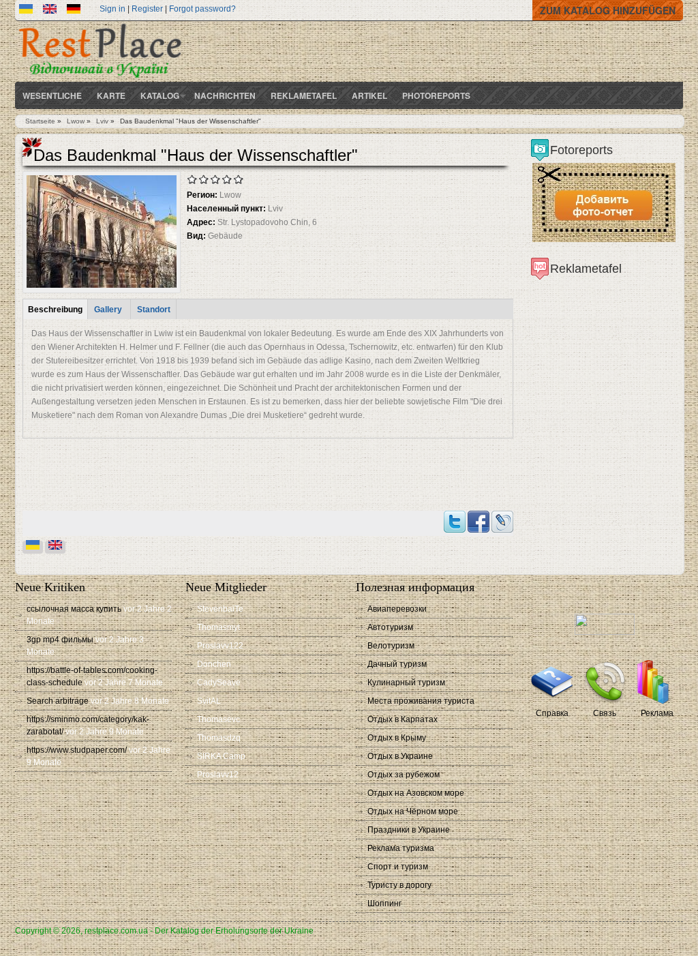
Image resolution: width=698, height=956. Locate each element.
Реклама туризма (400, 848)
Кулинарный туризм (406, 682)
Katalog (159, 95)
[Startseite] (100, 79)
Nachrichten (225, 95)
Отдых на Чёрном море (412, 811)
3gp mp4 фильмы (60, 639)
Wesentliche (52, 95)
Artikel (369, 95)
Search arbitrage (58, 701)
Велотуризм (390, 646)
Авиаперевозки (397, 609)
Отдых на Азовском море (415, 793)
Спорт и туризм (397, 866)
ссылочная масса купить (74, 609)
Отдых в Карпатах (402, 719)
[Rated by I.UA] (605, 632)
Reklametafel (304, 95)
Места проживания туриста (420, 701)
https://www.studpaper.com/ (77, 750)
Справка (552, 713)
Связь (604, 713)
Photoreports (436, 95)
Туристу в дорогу (399, 885)
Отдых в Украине (400, 756)
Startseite (40, 121)
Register (147, 9)
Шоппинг (384, 903)
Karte (111, 95)
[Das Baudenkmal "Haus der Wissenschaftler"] (73, 11)
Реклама (657, 713)
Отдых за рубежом (403, 774)
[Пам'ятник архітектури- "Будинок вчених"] (26, 11)
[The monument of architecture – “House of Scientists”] (50, 11)
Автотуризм (390, 627)
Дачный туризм (397, 664)
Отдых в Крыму (396, 738)
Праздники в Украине (408, 830)
